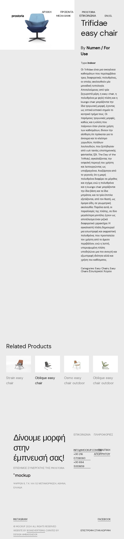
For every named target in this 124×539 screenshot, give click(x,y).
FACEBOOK (104, 519)
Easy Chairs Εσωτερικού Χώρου (98, 270)
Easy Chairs (102, 268)
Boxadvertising (36, 530)
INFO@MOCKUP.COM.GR (88, 450)
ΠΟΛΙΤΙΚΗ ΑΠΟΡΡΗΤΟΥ (102, 452)
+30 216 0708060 (79, 456)
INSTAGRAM (20, 519)
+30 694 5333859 (79, 464)
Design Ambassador (25, 534)
